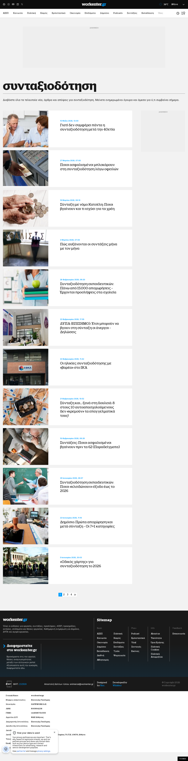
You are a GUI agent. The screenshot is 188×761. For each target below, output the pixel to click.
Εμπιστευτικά (58, 13)
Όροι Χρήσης (157, 642)
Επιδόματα (90, 13)
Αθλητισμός (103, 660)
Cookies (182, 759)
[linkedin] (18, 4)
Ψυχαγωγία (119, 656)
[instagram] (8, 4)
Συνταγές (136, 647)
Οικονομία (75, 13)
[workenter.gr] (94, 4)
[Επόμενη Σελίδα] (75, 594)
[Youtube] (13, 4)
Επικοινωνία (179, 634)
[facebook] (4, 4)
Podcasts (117, 13)
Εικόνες (135, 651)
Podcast (135, 634)
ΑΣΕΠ (6, 13)
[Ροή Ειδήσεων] (178, 13)
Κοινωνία (18, 13)
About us (155, 634)
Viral (133, 642)
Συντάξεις (132, 13)
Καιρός (43, 13)
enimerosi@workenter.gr (81, 684)
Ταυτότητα (156, 638)
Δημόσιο (104, 13)
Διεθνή (100, 656)
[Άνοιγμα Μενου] (183, 13)
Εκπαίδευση (148, 13)
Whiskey (117, 685)
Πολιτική (31, 13)
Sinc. (102, 685)
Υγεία (116, 651)
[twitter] (22, 4)
